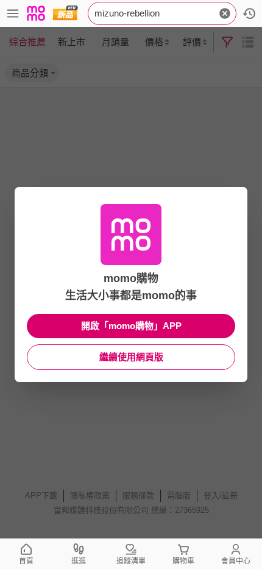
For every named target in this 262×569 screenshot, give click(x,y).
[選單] (12, 13)
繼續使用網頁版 (131, 357)
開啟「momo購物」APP (131, 326)
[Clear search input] (225, 13)
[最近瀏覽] (249, 13)
